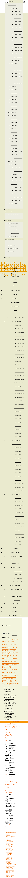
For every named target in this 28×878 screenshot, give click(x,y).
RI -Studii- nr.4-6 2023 (18, 190)
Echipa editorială (15, 274)
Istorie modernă (8, 220)
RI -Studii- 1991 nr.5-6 (18, 50)
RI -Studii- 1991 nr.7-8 (18, 53)
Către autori (15, 271)
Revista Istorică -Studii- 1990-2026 (15, 318)
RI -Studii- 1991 (14, 40)
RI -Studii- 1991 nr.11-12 (18, 60)
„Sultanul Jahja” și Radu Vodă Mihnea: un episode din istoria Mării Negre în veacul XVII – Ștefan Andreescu (8, 809)
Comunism (6, 649)
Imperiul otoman (9, 850)
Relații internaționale (10, 871)
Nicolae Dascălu (7, 669)
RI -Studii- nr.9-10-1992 (18, 79)
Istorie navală (9, 853)
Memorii (11, 666)
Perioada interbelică (11, 245)
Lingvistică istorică (10, 716)
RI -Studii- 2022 (14, 174)
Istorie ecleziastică (10, 703)
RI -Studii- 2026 (14, 207)
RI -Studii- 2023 (14, 184)
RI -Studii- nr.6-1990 (17, 27)
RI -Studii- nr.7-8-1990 (18, 31)
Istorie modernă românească (13, 223)
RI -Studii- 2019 (14, 145)
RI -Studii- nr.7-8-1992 (18, 76)
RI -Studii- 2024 (14, 193)
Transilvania (6, 681)
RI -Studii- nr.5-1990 (17, 24)
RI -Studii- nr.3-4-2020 (18, 154)
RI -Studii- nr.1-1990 (17, 11)
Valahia (14, 681)
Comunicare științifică (9, 647)
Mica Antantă (9, 858)
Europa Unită (8, 848)
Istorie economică (10, 702)
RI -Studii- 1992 (14, 63)
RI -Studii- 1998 (14, 102)
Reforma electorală (10, 870)
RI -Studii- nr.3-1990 (17, 18)
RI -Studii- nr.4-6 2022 (18, 180)
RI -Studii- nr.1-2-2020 (18, 151)
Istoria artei (8, 711)
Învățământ (8, 855)
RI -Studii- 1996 (14, 96)
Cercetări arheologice (10, 836)
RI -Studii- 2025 (14, 203)
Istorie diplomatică (10, 696)
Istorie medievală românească (13, 214)
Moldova (15, 667)
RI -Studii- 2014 (14, 128)
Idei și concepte (9, 849)
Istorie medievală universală (13, 217)
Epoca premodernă (14, 226)
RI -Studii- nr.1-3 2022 (18, 177)
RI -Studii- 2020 (14, 148)
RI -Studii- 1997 (14, 99)
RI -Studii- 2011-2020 (12, 115)
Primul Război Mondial (11, 864)
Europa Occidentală (10, 846)
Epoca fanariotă (9, 841)
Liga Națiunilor (9, 857)
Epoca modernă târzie (15, 233)
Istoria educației (10, 705)
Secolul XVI (12, 678)
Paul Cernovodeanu (8, 672)
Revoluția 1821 (9, 872)
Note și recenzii (13, 670)
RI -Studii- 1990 (14, 8)
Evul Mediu (8, 843)
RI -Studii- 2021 (14, 164)
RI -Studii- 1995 (14, 93)
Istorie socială (14, 663)
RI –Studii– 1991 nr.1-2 (18, 44)
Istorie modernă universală (13, 236)
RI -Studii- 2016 (14, 135)
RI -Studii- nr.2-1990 (17, 14)
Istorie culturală (9, 699)
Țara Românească (10, 684)
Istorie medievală (8, 212)
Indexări (15, 268)
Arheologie (8, 693)
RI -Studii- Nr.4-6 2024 (18, 200)
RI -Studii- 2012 (14, 122)
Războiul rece (9, 867)
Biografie (8, 644)
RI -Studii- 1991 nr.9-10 (18, 57)
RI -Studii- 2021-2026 (12, 161)
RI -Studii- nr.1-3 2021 (18, 167)
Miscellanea (7, 260)
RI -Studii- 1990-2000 (12, 5)
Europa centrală (9, 844)
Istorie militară (7, 661)
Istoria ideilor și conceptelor (9, 690)
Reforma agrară (9, 868)
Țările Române (9, 876)
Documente (8, 717)
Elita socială (8, 840)
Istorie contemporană (9, 239)
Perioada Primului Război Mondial (14, 242)
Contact (15, 282)
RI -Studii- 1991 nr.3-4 (18, 47)
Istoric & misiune (15, 265)
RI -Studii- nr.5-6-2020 (18, 158)
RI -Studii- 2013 (14, 125)
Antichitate (7, 209)
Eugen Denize (10, 653)
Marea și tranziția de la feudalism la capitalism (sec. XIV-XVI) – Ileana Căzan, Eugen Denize (12, 807)
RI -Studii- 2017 (14, 141)
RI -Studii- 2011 (14, 119)
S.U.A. (4, 678)
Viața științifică (7, 683)
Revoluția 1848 (9, 873)
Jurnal (4, 666)
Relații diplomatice (10, 677)
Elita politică (8, 839)
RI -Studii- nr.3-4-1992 (18, 70)
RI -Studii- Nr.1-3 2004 (18, 197)
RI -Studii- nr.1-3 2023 (18, 187)
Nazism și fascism (11, 254)
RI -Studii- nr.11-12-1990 (18, 37)
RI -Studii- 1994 (14, 89)
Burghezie (8, 835)
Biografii (7, 719)
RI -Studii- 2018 (14, 138)
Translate (14, 635)
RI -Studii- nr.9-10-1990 (18, 34)
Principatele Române (10, 866)
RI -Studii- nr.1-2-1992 (18, 66)
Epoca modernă (14, 229)
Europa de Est (9, 845)
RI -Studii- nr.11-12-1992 (18, 83)
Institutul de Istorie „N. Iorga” (15, 615)
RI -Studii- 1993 (14, 86)
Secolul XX (6, 680)
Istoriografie (7, 257)
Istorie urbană (9, 710)
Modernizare (6, 667)
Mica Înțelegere (9, 859)
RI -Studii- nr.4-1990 (17, 21)
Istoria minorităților (9, 707)
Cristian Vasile (13, 650)
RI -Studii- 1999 (14, 106)
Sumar (13, 680)
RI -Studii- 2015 (14, 132)
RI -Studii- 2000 (14, 109)
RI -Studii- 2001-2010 (12, 112)
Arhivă (15, 279)
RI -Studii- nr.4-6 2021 (18, 171)
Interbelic (9, 656)
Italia (14, 664)
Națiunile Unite (9, 863)
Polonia (5, 674)
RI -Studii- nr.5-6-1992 (18, 73)
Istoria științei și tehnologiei (9, 713)
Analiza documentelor (9, 641)
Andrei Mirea (7, 642)
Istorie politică (9, 694)
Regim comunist (11, 251)
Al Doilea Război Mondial (13, 248)
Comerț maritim (9, 837)
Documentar (6, 652)
